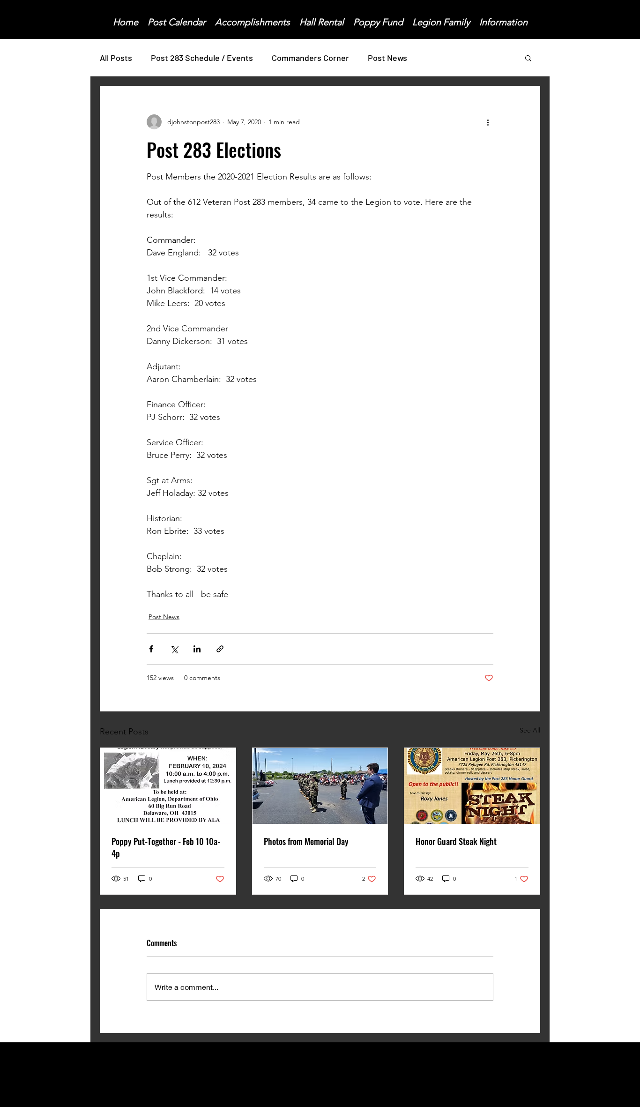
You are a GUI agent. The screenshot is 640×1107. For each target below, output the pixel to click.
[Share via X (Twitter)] (174, 648)
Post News (387, 57)
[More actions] (487, 121)
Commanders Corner (310, 57)
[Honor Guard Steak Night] (472, 786)
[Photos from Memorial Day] (320, 786)
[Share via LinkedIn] (197, 648)
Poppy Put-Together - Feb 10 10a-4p (166, 847)
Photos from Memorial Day (306, 841)
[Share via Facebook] (151, 648)
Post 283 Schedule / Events (202, 57)
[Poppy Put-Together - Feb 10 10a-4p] (168, 786)
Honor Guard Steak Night (456, 841)
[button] (528, 57)
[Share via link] (220, 648)
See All (530, 730)
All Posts (116, 57)
